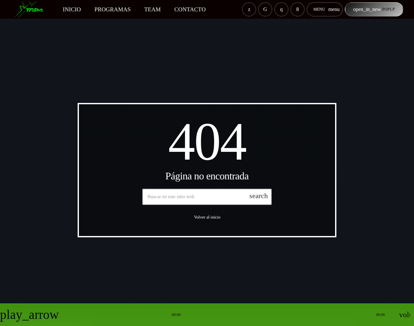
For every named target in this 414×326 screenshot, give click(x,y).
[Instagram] (281, 9)
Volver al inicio (207, 217)
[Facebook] (297, 9)
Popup (374, 9)
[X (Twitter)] (249, 9)
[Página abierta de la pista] (158, 314)
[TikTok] (265, 9)
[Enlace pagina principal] (31, 9)
